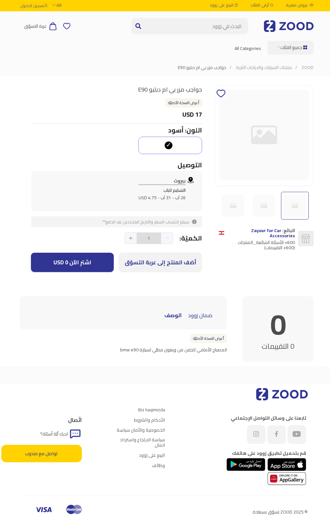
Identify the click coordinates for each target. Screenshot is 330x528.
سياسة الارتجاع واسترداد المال (142, 442)
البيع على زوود (222, 5)
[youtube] (296, 434)
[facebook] (276, 434)
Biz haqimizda (151, 409)
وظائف (158, 465)
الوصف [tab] (173, 315)
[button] (167, 238)
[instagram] (256, 434)
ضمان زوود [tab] (200, 315)
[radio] (170, 145)
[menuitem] (290, 47)
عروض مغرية (297, 5)
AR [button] (59, 5)
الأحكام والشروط (149, 420)
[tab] (215, 310)
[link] (307, 67)
